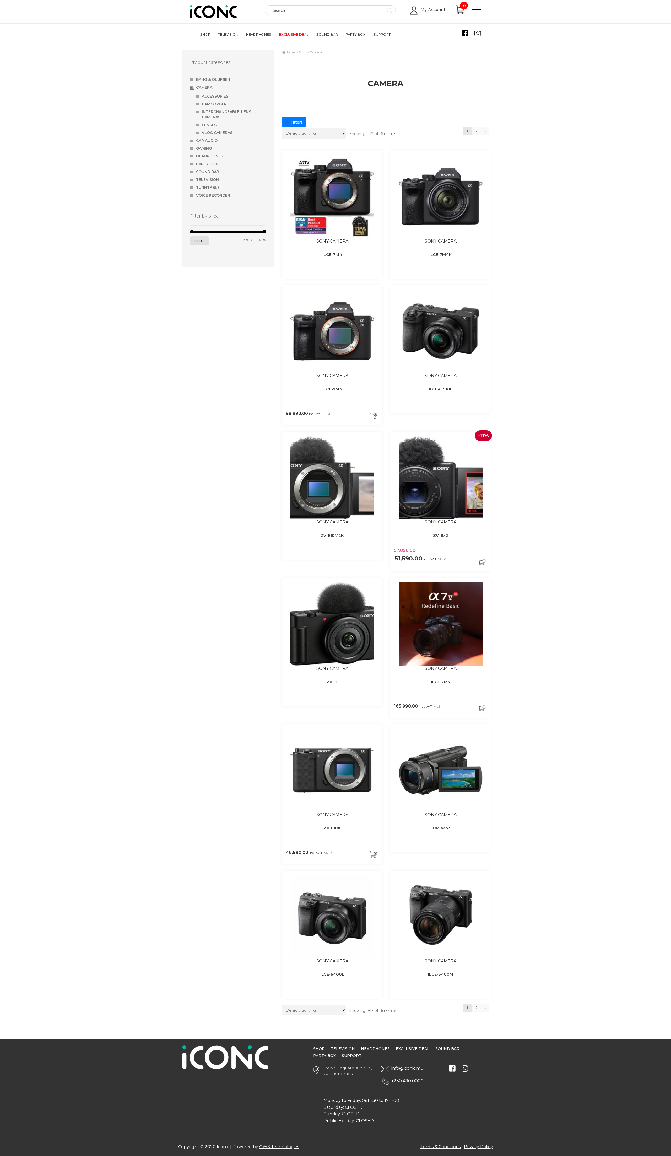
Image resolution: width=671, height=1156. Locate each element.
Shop (205, 34)
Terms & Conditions (440, 1146)
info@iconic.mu (407, 1068)
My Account (433, 9)
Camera (204, 87)
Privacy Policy (478, 1146)
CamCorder (214, 104)
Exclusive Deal (293, 34)
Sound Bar (327, 34)
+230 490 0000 (407, 1080)
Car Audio (207, 140)
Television (228, 34)
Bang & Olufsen (213, 79)
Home (291, 52)
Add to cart (374, 416)
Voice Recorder (213, 195)
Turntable (208, 187)
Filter (199, 241)
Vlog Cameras (217, 132)
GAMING (204, 148)
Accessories (215, 96)
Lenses (209, 124)
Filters (296, 122)
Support (382, 34)
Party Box (356, 34)
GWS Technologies (279, 1146)
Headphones (258, 34)
